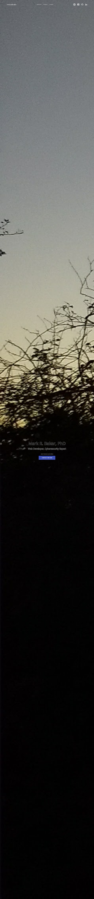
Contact (51, 4)
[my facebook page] (78, 5)
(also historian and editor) (47, 454)
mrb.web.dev (11, 5)
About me (39, 4)
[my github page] (82, 5)
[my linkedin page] (86, 5)
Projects (45, 4)
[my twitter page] (74, 5)
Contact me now (47, 457)
